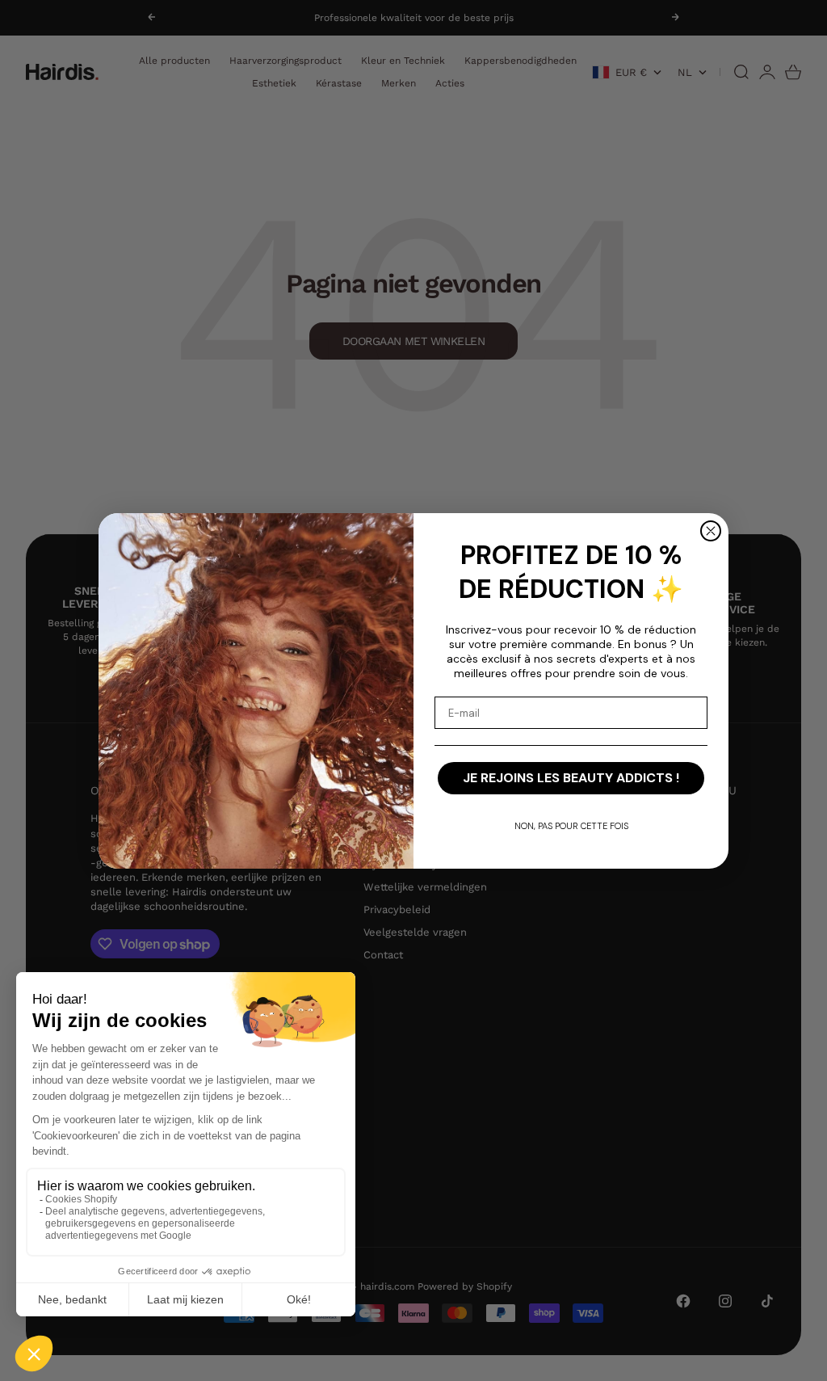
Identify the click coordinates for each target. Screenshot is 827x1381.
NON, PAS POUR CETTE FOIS (571, 826)
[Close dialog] (710, 531)
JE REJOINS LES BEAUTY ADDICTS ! (571, 777)
